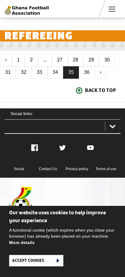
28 (75, 59)
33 (39, 72)
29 (91, 59)
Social (19, 169)
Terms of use (106, 169)
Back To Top (100, 90)
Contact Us (48, 169)
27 (59, 59)
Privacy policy (77, 169)
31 (8, 72)
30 (107, 59)
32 (23, 72)
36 (87, 72)
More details (22, 242)
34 (55, 72)
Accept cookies (28, 260)
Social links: (22, 113)
